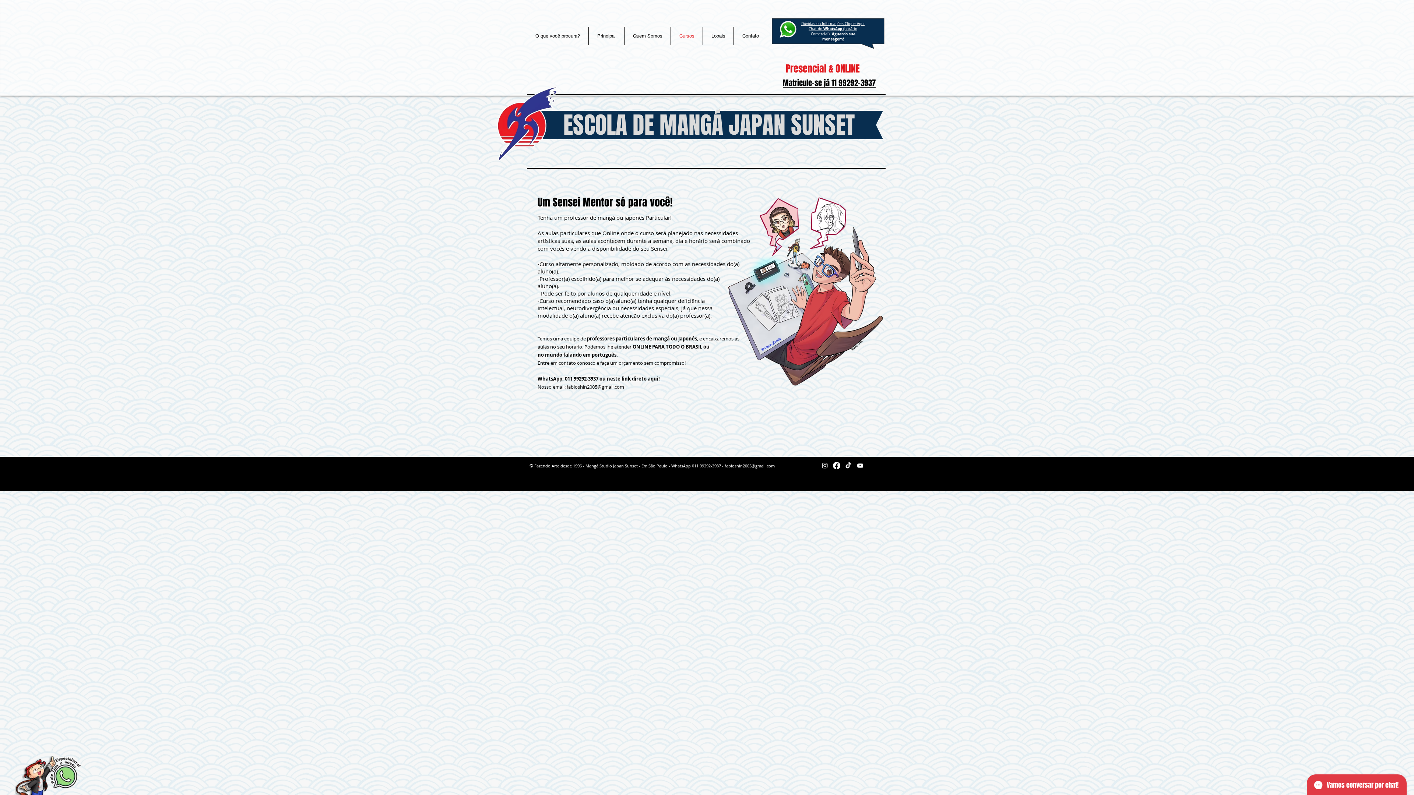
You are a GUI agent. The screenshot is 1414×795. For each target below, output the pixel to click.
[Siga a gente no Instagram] (825, 465)
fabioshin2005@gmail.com (595, 387)
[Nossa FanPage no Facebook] (836, 465)
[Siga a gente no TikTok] (848, 465)
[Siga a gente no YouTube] (860, 465)
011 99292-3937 (707, 466)
